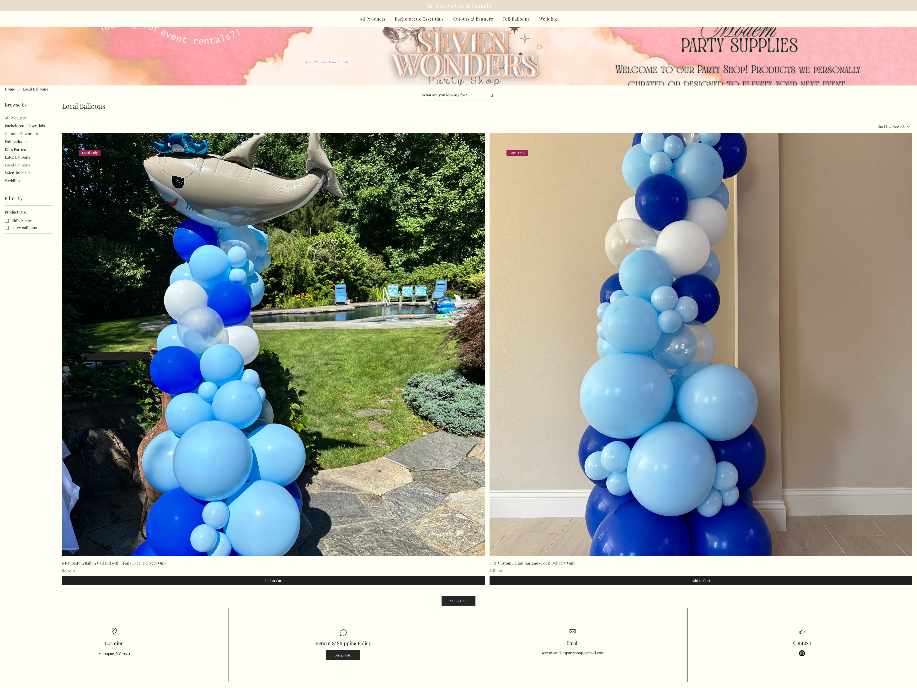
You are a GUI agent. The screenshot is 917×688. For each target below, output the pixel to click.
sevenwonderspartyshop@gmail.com (572, 652)
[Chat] (343, 632)
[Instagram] (802, 653)
